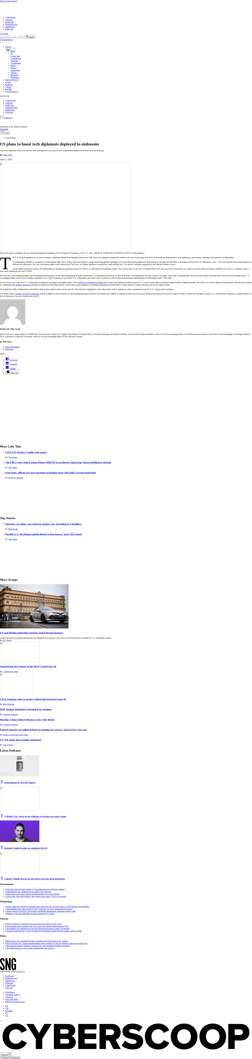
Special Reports (11, 80)
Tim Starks (12, 457)
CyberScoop (10, 17)
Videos (8, 87)
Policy (13, 65)
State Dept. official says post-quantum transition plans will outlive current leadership (50, 472)
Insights (8, 89)
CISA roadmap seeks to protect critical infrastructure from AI (33, 699)
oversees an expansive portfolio (91, 282)
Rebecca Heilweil (10, 735)
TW (7, 1008)
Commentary (15, 58)
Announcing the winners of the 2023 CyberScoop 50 (28, 666)
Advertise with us (12, 994)
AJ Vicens (7, 640)
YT (6, 1015)
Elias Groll (7, 155)
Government (15, 63)
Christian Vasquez (10, 714)
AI (11, 54)
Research (14, 75)
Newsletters (10, 992)
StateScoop (10, 27)
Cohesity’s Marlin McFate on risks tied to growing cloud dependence (34, 879)
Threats (13, 73)
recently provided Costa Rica (27, 294)
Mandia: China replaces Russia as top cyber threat (27, 719)
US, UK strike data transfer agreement (20, 739)
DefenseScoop (11, 24)
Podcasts (8, 84)
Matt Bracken (8, 704)
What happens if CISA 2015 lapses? (20, 782)
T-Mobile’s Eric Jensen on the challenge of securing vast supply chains (35, 816)
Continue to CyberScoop (10, 1058)
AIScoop (9, 20)
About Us (21, 971)
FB (6, 1006)
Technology (15, 70)
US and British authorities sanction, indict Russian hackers (31, 632)
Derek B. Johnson (15, 478)
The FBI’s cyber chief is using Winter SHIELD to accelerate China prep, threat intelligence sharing (58, 462)
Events (8, 82)
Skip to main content (8, 1)
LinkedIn (9, 1011)
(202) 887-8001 (11, 999)
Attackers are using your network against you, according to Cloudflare (43, 524)
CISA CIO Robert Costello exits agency (26, 452)
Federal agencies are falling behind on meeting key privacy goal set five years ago (43, 729)
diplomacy (9, 349)
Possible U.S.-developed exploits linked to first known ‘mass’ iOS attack (43, 534)
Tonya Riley (23, 735)
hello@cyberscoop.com (15, 1002)
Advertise (4, 34)
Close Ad (4, 1055)
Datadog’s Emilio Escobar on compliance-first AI (25, 848)
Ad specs (9, 997)
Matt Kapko (13, 529)
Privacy (13, 68)
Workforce (14, 77)
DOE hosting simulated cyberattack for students (26, 709)
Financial (14, 61)
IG (6, 1013)
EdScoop (9, 29)
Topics (8, 46)
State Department (12, 347)
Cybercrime (15, 56)
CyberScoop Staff (10, 671)
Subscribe (8, 118)
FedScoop (9, 22)
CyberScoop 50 (11, 91)
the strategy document (22, 285)
